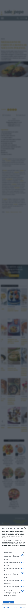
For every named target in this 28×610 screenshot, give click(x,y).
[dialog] (14, 567)
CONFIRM (8, 602)
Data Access (14, 607)
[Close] (25, 528)
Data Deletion (6, 607)
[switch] (22, 555)
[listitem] (14, 552)
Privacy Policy (22, 607)
